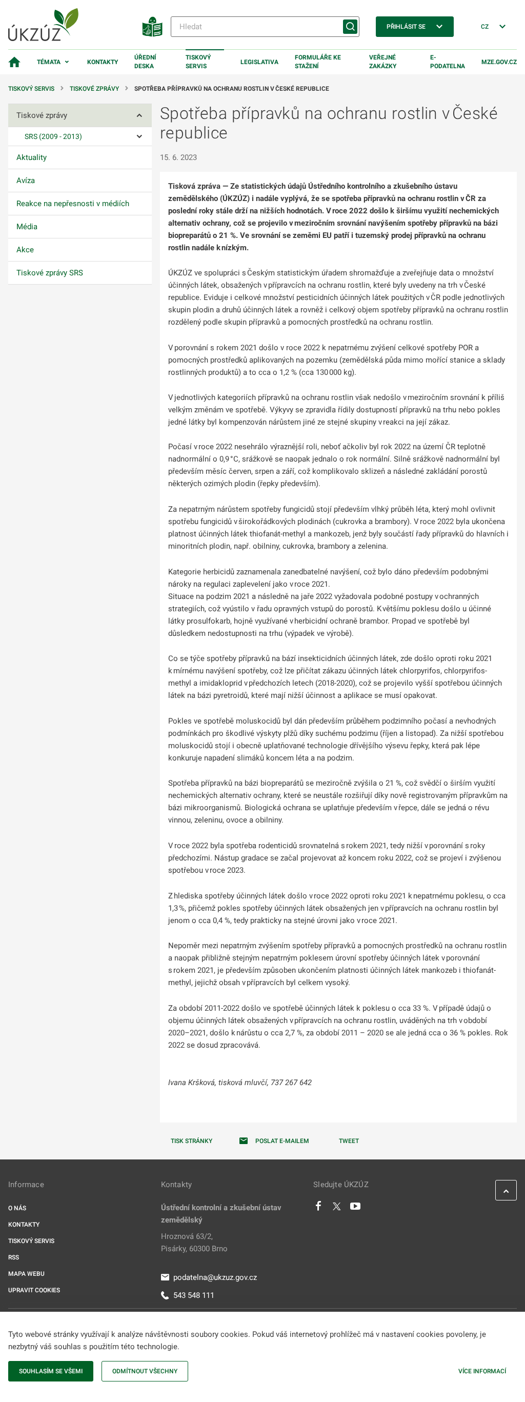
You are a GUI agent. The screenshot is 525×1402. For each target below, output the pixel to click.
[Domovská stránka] (14, 62)
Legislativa (259, 62)
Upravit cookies (34, 1290)
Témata (48, 62)
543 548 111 (193, 1295)
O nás (17, 1208)
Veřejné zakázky (382, 62)
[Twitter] (337, 1208)
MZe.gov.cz (499, 62)
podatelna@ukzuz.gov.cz (215, 1277)
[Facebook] (318, 1208)
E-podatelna (447, 62)
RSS (13, 1257)
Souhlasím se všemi (51, 1371)
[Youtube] (355, 1208)
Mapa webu (26, 1273)
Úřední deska (145, 62)
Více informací (482, 1371)
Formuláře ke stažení (318, 62)
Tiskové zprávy (94, 88)
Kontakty (102, 62)
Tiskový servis (198, 62)
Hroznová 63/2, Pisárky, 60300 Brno (194, 1242)
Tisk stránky (191, 1141)
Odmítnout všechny (144, 1371)
